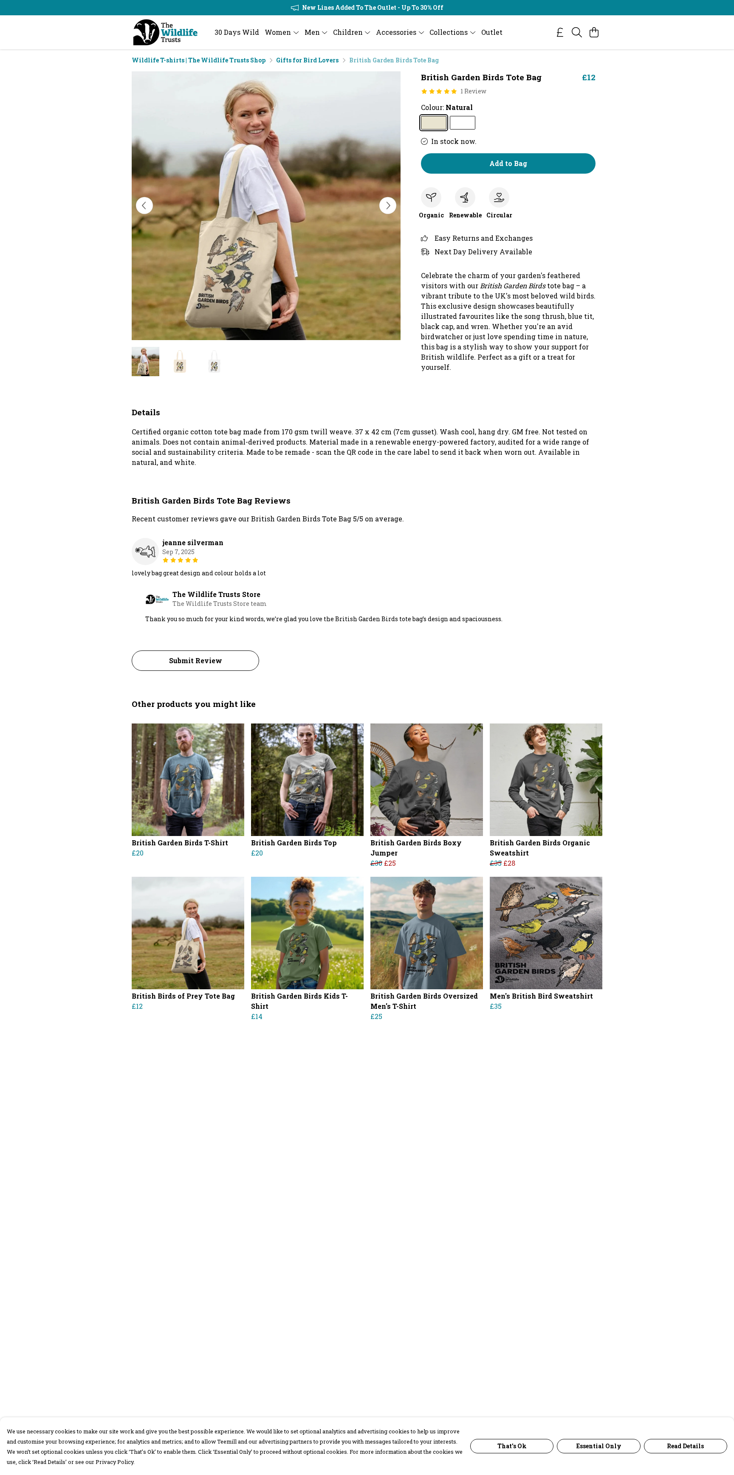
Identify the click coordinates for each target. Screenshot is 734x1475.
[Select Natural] (433, 122)
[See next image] (387, 205)
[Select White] (462, 122)
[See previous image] (144, 205)
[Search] (576, 32)
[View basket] (593, 32)
